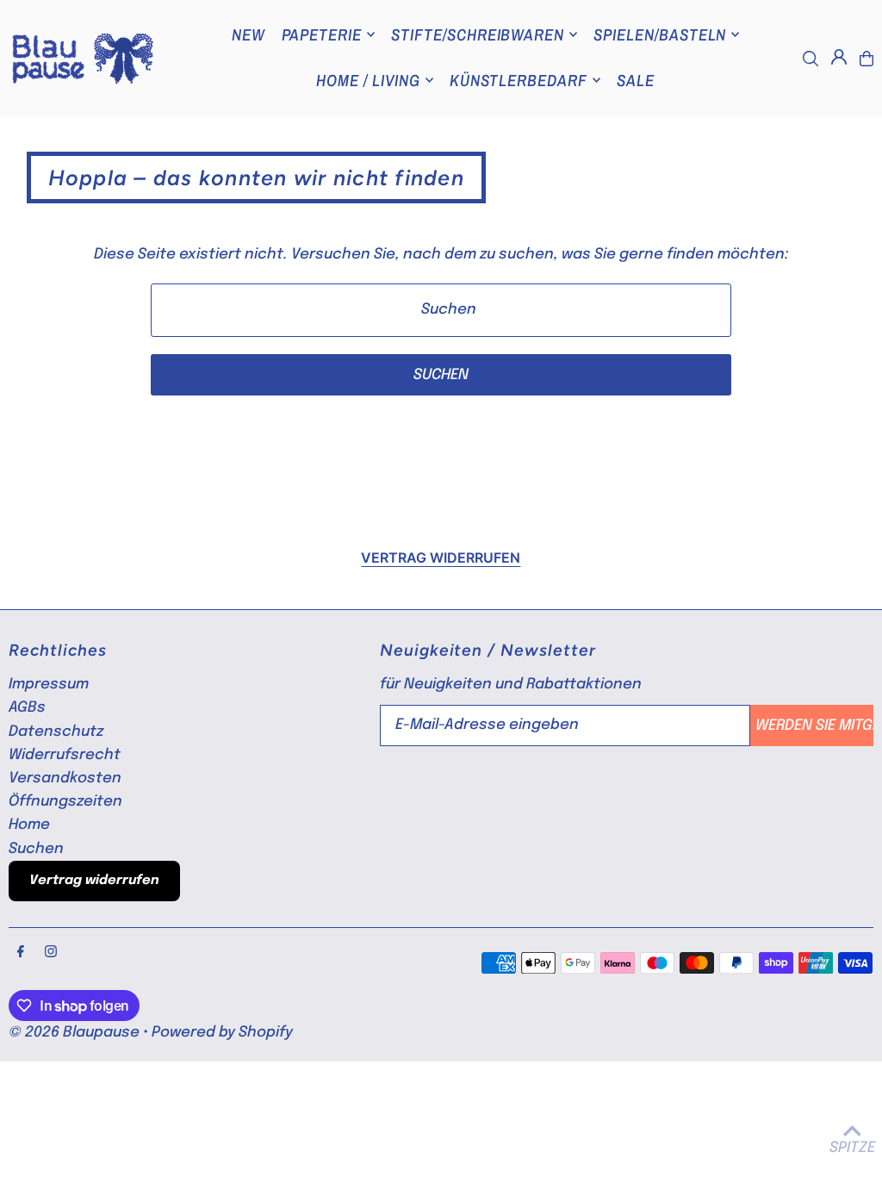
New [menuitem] (248, 34)
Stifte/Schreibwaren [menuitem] (477, 34)
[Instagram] (51, 953)
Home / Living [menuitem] (367, 80)
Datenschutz (56, 732)
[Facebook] (20, 953)
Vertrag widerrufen (440, 557)
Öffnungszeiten (65, 801)
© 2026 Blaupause (74, 1032)
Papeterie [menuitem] (322, 34)
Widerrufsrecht (65, 755)
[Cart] (866, 58)
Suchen (36, 849)
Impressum (49, 684)
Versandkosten (65, 778)
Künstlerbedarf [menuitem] (518, 80)
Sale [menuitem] (636, 80)
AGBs (27, 708)
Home (29, 825)
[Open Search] (810, 58)
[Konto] (839, 57)
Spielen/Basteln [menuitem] (659, 34)
